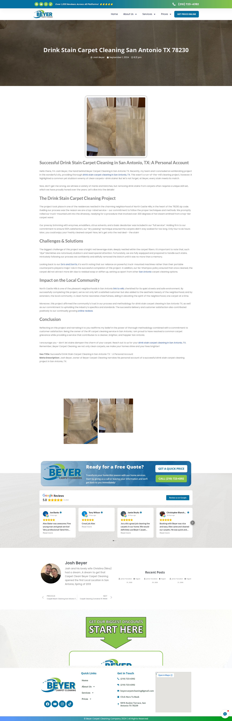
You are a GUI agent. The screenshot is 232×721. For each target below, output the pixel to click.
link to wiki (118, 288)
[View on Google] (45, 513)
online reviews (85, 310)
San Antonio (145, 271)
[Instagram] (46, 4)
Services (147, 14)
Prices (164, 14)
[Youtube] (41, 4)
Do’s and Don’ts (69, 264)
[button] (39, 523)
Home (114, 14)
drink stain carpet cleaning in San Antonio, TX (106, 174)
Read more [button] (48, 532)
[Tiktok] (51, 4)
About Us (128, 14)
